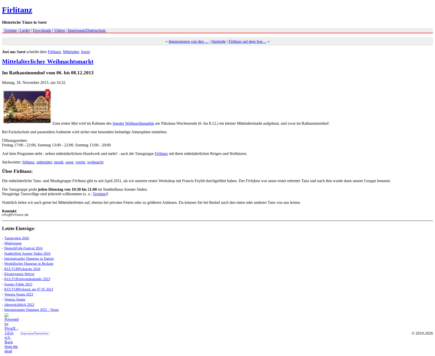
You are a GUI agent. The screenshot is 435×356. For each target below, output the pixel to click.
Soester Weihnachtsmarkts (133, 123)
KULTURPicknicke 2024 (22, 269)
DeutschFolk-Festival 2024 (23, 248)
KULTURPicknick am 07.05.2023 (28, 289)
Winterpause (13, 243)
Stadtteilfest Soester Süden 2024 (27, 253)
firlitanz (28, 162)
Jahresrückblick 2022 (19, 305)
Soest (85, 52)
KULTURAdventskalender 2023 (27, 279)
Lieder (25, 30)
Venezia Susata (14, 299)
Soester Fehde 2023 (18, 284)
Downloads (42, 30)
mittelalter (44, 162)
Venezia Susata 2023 (18, 294)
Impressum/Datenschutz (87, 30)
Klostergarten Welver (19, 274)
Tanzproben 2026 (16, 238)
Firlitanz (17, 9)
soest (69, 162)
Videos (59, 30)
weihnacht (95, 162)
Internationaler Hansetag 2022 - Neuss (31, 310)
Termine (10, 30)
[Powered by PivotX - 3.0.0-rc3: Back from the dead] (12, 351)
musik (58, 162)
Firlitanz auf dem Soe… (248, 41)
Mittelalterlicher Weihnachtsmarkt (47, 61)
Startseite (218, 41)
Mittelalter (71, 52)
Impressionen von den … (189, 41)
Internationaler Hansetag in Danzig (29, 258)
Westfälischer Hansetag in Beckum (28, 264)
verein (80, 162)
